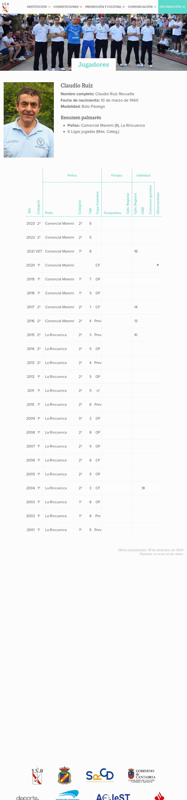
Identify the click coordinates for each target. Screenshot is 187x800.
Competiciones (66, 7)
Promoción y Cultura (103, 7)
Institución (37, 7)
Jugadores (93, 64)
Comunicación (140, 7)
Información (170, 7)
